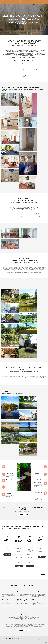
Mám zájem (7, 554)
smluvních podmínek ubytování (32, 623)
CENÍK (42, 573)
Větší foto (9, 101)
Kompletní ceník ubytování (23, 630)
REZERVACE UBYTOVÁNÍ (23, 514)
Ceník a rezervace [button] (31, 1)
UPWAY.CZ (9, 638)
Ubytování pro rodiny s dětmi (33, 638)
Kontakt (43, 1)
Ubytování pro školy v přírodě (41, 639)
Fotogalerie (38, 1)
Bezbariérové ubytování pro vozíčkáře (40, 640)
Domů (20, 1)
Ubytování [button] (24, 1)
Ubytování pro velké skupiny (42, 638)
